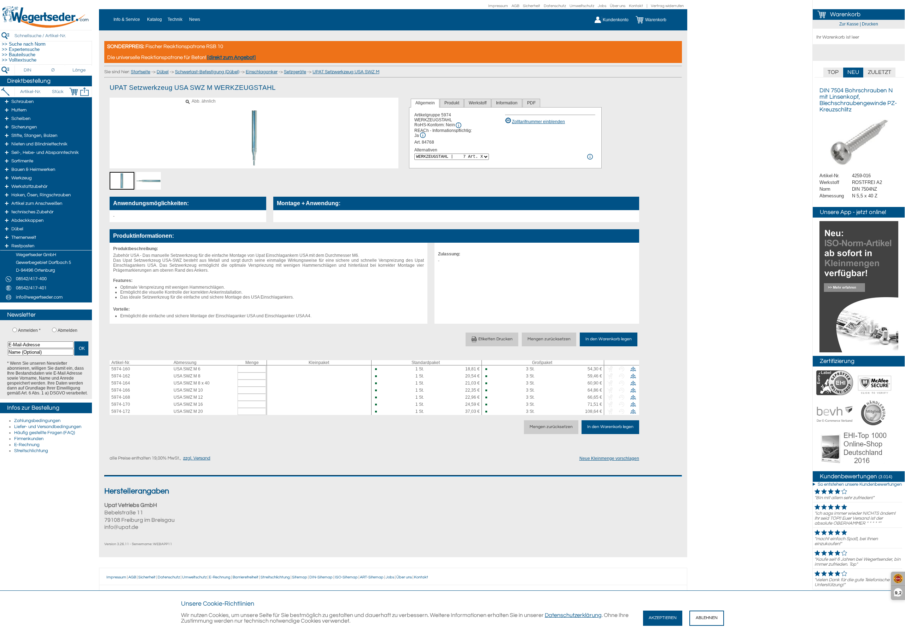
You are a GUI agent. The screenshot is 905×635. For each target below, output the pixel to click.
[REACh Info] (423, 135)
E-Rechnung (27, 444)
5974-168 (120, 397)
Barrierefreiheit (245, 577)
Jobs (602, 6)
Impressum (498, 6)
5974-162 (120, 376)
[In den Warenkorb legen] (73, 91)
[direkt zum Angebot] (231, 57)
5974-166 (120, 390)
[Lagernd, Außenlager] (379, 369)
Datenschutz (555, 6)
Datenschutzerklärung (573, 615)
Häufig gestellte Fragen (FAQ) (44, 432)
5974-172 (120, 411)
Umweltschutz (582, 6)
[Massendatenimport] (84, 91)
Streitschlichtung (31, 450)
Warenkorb (845, 14)
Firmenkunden (28, 438)
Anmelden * (29, 330)
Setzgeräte (295, 71)
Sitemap (299, 577)
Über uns (617, 6)
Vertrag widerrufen (667, 6)
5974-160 (120, 368)
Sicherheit (531, 6)
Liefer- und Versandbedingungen (47, 426)
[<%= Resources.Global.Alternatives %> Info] (590, 157)
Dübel (163, 71)
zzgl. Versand (196, 458)
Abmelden (67, 330)
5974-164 (120, 383)
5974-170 (120, 404)
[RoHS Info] (458, 125)
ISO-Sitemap (346, 577)
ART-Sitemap (372, 577)
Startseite (140, 71)
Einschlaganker (262, 71)
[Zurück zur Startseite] (46, 26)
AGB (515, 6)
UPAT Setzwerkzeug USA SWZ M (346, 71)
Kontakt (636, 6)
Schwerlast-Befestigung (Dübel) (207, 71)
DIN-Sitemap (321, 577)
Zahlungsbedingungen (37, 420)
